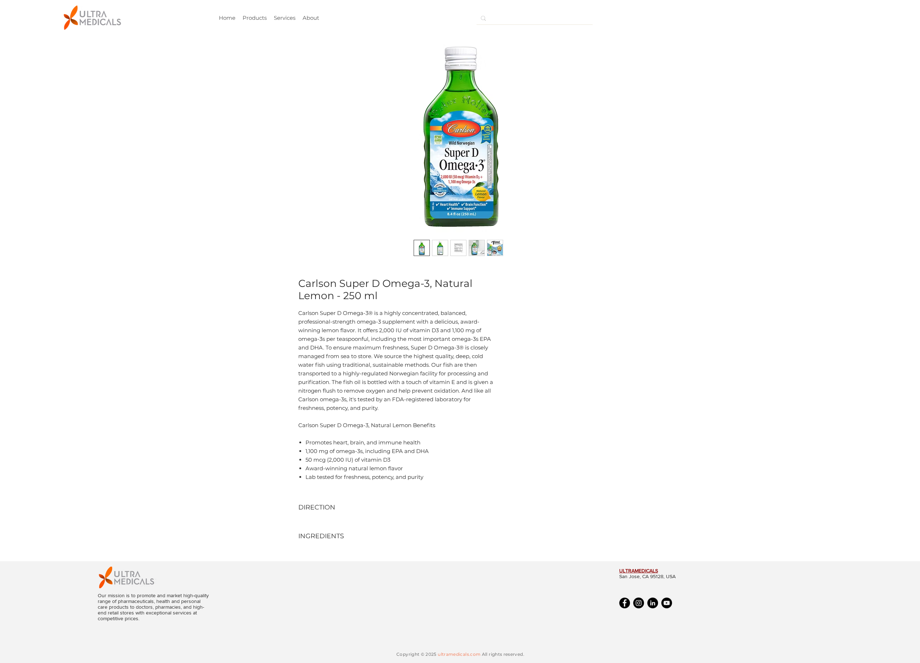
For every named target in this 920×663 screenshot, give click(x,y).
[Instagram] (638, 603)
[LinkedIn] (652, 603)
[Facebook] (624, 603)
